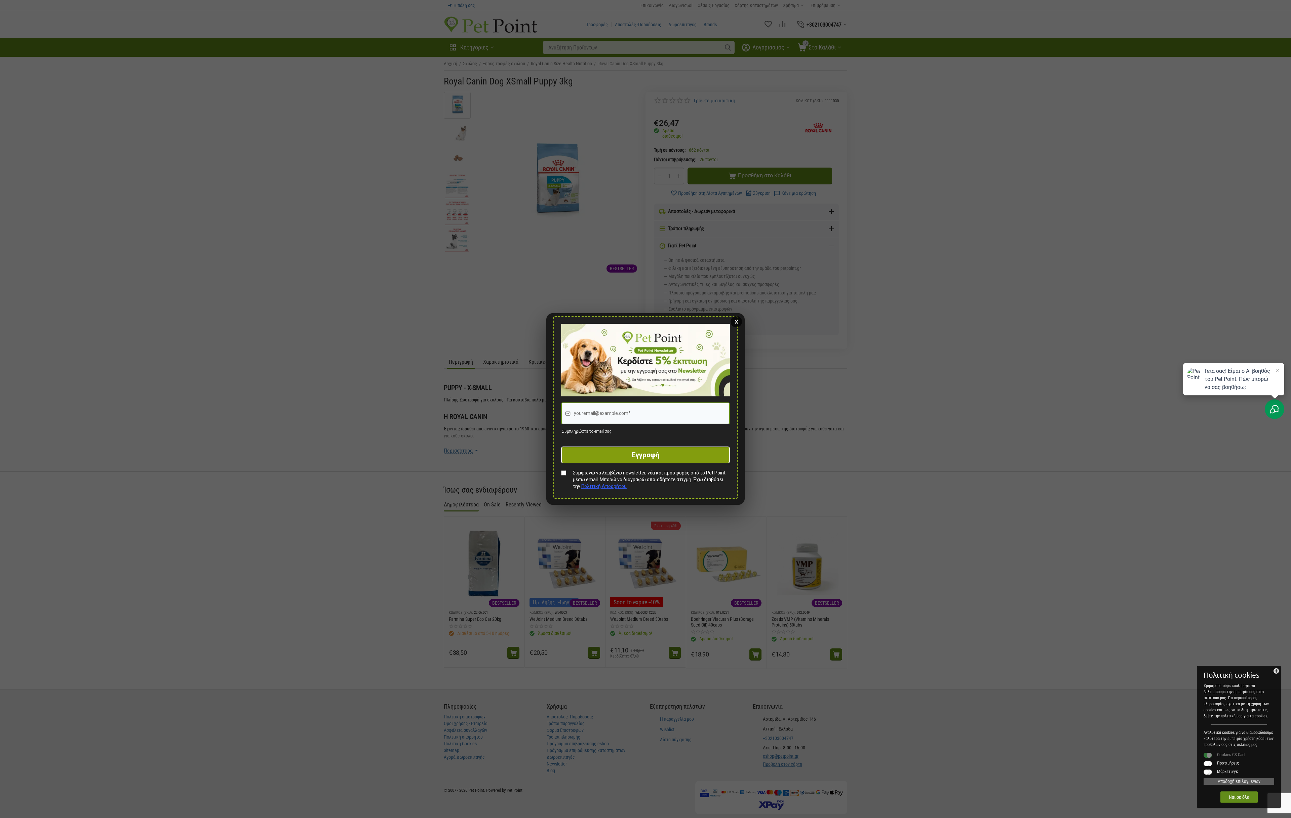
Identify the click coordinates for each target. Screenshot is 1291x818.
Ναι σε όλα (1239, 797)
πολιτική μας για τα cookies (1244, 716)
